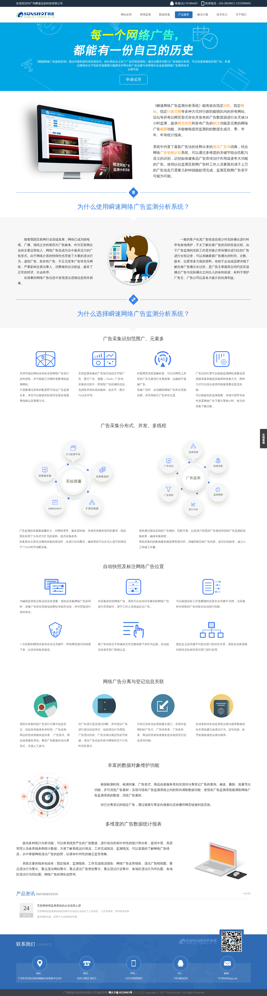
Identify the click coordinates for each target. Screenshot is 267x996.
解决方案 (202, 14)
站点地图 (138, 992)
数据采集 (164, 14)
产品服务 (183, 14)
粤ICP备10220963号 (120, 992)
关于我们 (241, 14)
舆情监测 (145, 14)
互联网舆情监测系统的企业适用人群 (59, 905)
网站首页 (126, 14)
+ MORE (246, 893)
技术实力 (222, 14)
